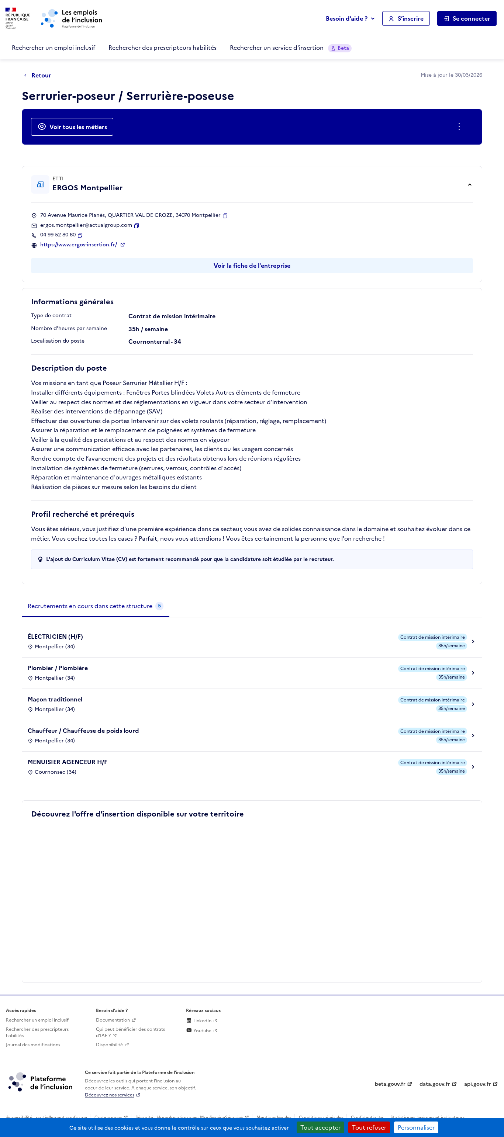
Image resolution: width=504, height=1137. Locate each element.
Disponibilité (109, 1044)
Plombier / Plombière (58, 667)
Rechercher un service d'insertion (289, 47)
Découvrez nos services (109, 1095)
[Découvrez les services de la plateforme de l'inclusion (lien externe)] (41, 1081)
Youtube (201, 1030)
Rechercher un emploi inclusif (53, 47)
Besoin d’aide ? (346, 18)
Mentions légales (273, 1117)
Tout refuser (369, 1127)
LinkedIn (201, 1021)
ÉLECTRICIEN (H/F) (55, 636)
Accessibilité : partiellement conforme (46, 1117)
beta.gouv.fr (390, 1084)
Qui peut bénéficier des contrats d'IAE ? (130, 1032)
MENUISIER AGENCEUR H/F (67, 762)
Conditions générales (321, 1117)
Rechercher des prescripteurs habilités (162, 47)
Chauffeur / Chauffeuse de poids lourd (83, 730)
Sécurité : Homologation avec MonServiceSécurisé (189, 1117)
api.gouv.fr (477, 1084)
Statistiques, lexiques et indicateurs (427, 1117)
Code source (108, 1117)
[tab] (95, 606)
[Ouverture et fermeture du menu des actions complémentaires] (460, 127)
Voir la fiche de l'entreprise (252, 265)
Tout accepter (320, 1127)
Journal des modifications (33, 1044)
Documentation (113, 1020)
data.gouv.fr (435, 1084)
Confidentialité (367, 1117)
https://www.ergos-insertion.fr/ (79, 245)
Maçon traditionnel (55, 699)
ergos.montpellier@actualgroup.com (86, 225)
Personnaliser (416, 1127)
